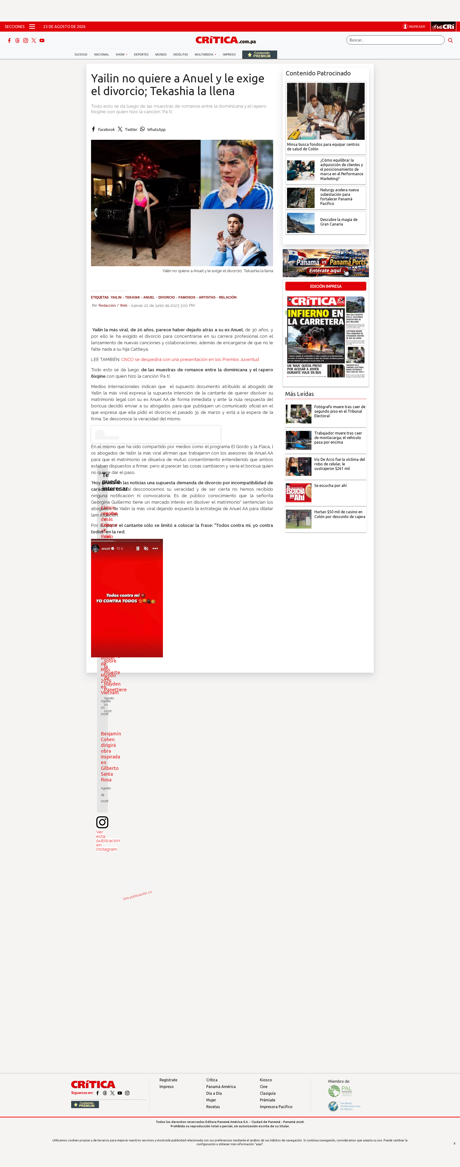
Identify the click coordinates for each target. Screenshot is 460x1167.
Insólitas (180, 54)
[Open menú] (32, 26)
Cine (263, 1086)
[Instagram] (26, 40)
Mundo (161, 54)
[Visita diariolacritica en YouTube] (120, 1093)
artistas (207, 297)
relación (227, 297)
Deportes (141, 54)
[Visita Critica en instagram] (127, 1093)
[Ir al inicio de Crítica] (228, 39)
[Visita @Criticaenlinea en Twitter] (105, 1093)
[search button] (450, 40)
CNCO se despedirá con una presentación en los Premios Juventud (190, 359)
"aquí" (259, 1144)
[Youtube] (42, 40)
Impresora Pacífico (276, 1107)
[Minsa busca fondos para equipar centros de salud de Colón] (326, 111)
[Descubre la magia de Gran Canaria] (301, 222)
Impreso (229, 54)
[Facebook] (10, 40)
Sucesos (81, 54)
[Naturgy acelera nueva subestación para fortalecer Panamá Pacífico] (301, 197)
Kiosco (266, 1080)
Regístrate (168, 1080)
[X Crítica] (34, 40)
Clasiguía (268, 1093)
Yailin (116, 297)
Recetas (213, 1107)
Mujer (211, 1100)
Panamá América (221, 1086)
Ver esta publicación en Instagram (108, 840)
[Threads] (18, 40)
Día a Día (214, 1093)
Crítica (212, 1080)
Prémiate (267, 1100)
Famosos (186, 297)
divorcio (166, 297)
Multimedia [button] (204, 54)
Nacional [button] (101, 54)
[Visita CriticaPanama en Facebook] (97, 1093)
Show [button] (120, 54)
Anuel (149, 297)
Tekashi (132, 297)
